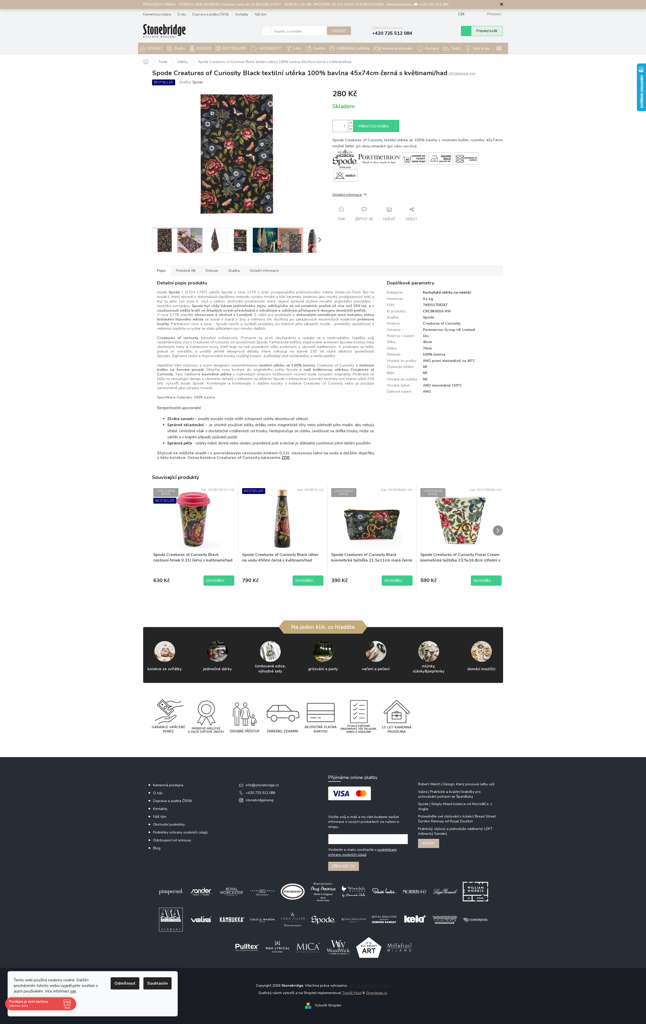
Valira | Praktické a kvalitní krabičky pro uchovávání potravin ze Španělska (449, 794)
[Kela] (414, 919)
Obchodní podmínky (169, 824)
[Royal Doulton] (353, 919)
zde (73, 991)
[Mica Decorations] (308, 947)
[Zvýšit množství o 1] (350, 123)
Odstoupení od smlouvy (172, 840)
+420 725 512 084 (260, 792)
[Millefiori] (399, 947)
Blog (156, 848)
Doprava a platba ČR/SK (210, 14)
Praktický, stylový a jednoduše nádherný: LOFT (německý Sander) (455, 831)
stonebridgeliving (259, 800)
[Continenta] (475, 919)
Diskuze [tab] (212, 270)
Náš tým (261, 14)
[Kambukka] (231, 919)
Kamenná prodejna (157, 14)
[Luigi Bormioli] (445, 891)
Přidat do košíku (373, 126)
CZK (461, 14)
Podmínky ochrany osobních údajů (180, 832)
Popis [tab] (161, 270)
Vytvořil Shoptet (328, 1005)
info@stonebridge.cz (262, 785)
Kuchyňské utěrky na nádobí (447, 292)
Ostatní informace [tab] (264, 270)
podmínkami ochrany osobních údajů (362, 852)
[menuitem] (151, 48)
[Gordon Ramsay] (384, 919)
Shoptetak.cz (376, 992)
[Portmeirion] (292, 891)
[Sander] (201, 891)
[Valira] (201, 919)
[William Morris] (475, 891)
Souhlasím (157, 983)
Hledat (339, 30)
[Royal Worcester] (231, 891)
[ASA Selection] (171, 919)
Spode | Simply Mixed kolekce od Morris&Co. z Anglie (455, 806)
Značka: (191, 82)
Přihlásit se (343, 866)
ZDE (285, 457)
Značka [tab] (234, 270)
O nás (181, 14)
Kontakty (241, 14)
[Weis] (445, 919)
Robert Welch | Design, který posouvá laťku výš (456, 784)
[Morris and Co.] (414, 891)
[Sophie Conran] (262, 891)
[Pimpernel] (171, 891)
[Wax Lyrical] (277, 947)
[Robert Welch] (384, 891)
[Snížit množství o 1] (350, 129)
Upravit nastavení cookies (369, 985)
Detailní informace (347, 194)
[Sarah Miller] (292, 919)
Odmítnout (125, 983)
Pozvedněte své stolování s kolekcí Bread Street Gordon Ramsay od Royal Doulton (457, 819)
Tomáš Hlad (351, 992)
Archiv (428, 843)
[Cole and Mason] (262, 919)
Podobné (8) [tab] (185, 270)
